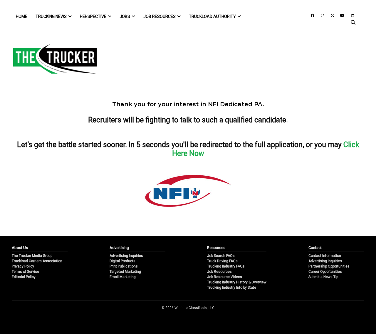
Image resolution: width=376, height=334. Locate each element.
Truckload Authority (212, 16)
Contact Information (324, 256)
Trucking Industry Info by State (231, 287)
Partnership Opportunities (329, 266)
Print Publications (124, 266)
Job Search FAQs (221, 256)
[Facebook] (310, 15)
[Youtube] (340, 15)
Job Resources (159, 16)
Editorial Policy (24, 277)
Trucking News (51, 16)
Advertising (119, 247)
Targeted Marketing (125, 272)
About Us (20, 247)
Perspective (93, 16)
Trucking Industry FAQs (226, 266)
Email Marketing (123, 277)
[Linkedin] (349, 15)
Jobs (125, 16)
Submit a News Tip (323, 277)
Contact (315, 247)
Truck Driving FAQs (222, 261)
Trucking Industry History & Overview (236, 282)
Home (21, 16)
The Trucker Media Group (32, 256)
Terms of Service (25, 272)
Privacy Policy (23, 266)
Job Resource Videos (224, 277)
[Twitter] (330, 15)
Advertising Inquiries (126, 256)
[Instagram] (320, 15)
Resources (216, 247)
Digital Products (122, 261)
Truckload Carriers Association (37, 261)
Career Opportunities (325, 272)
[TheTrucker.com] (52, 58)
